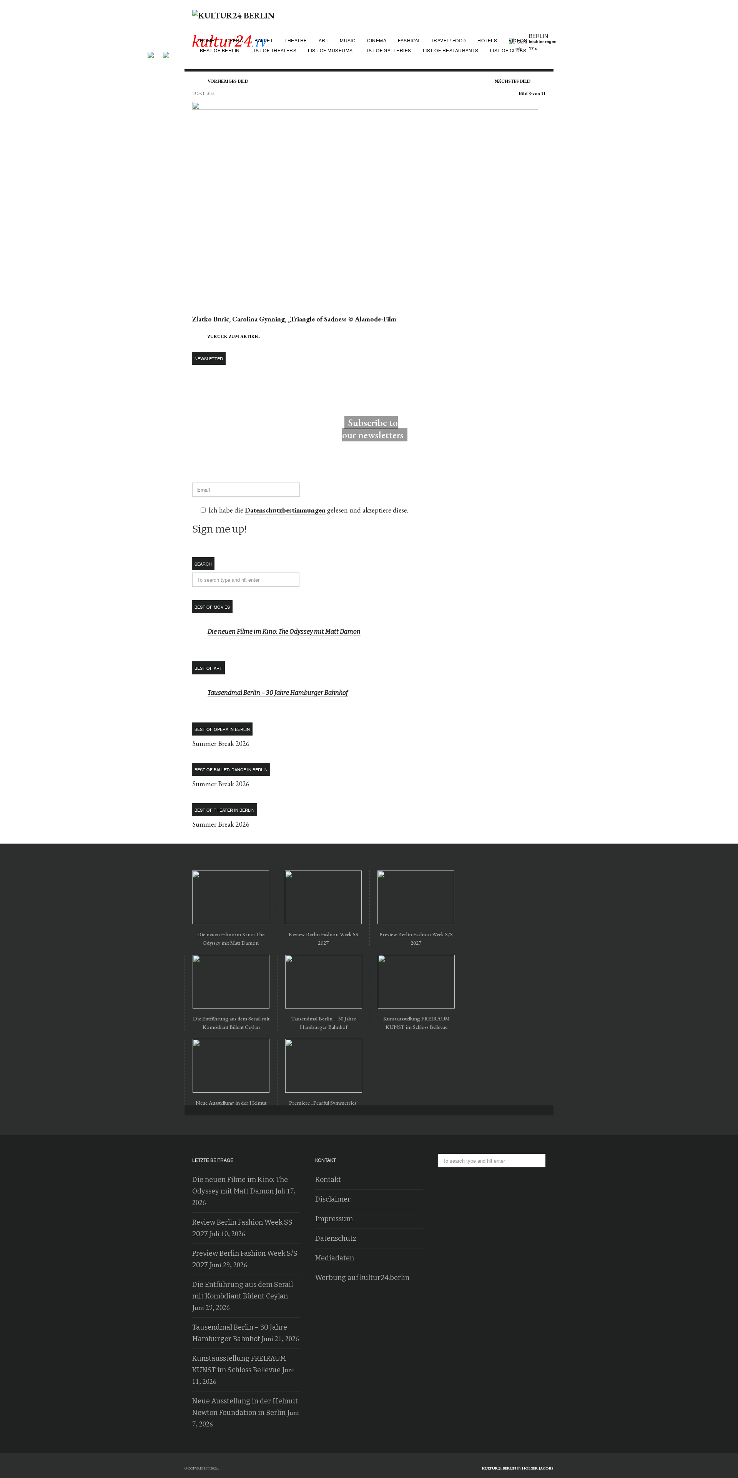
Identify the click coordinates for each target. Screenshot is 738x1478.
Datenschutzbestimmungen (285, 510)
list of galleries (387, 50)
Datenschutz (335, 1238)
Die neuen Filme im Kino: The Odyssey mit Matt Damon (284, 631)
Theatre (295, 40)
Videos (518, 40)
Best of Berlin (220, 50)
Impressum (334, 1219)
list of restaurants (451, 50)
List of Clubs (508, 50)
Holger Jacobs (538, 1468)
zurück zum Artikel (234, 336)
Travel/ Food (448, 40)
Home (207, 40)
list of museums (330, 50)
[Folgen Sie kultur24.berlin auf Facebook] (154, 52)
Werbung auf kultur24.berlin (362, 1277)
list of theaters (274, 50)
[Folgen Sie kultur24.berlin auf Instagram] (166, 52)
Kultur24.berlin (499, 1468)
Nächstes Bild (512, 81)
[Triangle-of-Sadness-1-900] (365, 307)
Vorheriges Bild (228, 81)
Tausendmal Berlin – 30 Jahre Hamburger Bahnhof (278, 692)
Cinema (376, 40)
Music (348, 40)
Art (323, 40)
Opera (234, 40)
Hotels (487, 40)
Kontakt (328, 1179)
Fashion (408, 40)
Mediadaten (334, 1258)
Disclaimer (333, 1199)
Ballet (263, 40)
